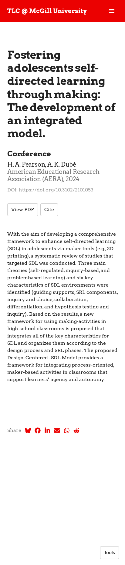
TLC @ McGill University (47, 11)
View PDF (22, 209)
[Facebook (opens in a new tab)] (38, 430)
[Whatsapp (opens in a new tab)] (67, 430)
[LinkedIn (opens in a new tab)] (47, 430)
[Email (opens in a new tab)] (57, 430)
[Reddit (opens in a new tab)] (76, 430)
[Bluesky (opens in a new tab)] (28, 430)
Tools (109, 552)
